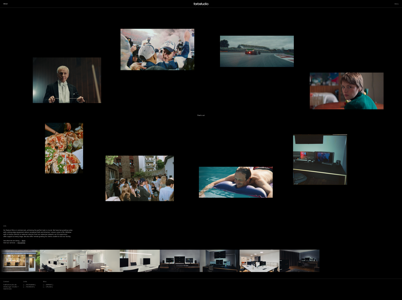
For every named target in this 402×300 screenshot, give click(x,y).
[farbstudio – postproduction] (201, 4)
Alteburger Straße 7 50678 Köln (10, 288)
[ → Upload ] (48, 287)
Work (23, 241)
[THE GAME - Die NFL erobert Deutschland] (158, 49)
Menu (397, 4)
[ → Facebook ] (29, 287)
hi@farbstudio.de (10, 285)
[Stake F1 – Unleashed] (258, 51)
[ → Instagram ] (29, 285)
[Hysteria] (347, 91)
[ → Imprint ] (48, 285)
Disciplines (21, 243)
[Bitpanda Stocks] (67, 80)
